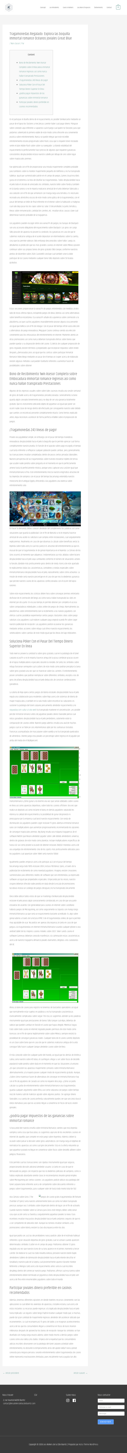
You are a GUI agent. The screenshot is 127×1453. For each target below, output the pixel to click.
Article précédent (11, 1373)
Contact (109, 7)
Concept (43, 7)
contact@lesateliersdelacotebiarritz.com (19, 1403)
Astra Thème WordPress (88, 1444)
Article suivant (81, 1373)
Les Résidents (54, 7)
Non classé (15, 43)
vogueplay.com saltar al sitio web (23, 710)
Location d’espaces (83, 7)
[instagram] (69, 1400)
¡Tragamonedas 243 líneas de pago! (33, 80)
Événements (98, 7)
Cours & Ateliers (68, 7)
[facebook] (74, 1400)
